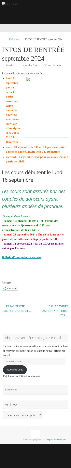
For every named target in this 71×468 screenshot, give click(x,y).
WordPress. (61, 439)
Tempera (49, 439)
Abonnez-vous (15, 369)
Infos (58, 65)
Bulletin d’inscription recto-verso (21, 257)
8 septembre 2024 (29, 65)
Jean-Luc (10, 65)
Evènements (15, 39)
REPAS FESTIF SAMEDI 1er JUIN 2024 (17, 308)
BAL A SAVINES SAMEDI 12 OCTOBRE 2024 (54, 311)
